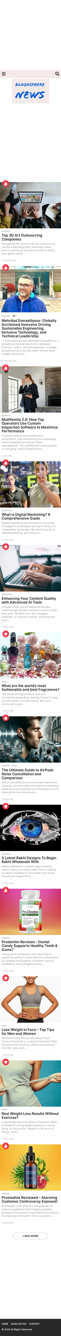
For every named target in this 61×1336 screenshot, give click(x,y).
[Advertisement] (30, 35)
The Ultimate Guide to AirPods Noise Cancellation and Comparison (28, 774)
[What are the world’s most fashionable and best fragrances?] (30, 655)
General (6, 766)
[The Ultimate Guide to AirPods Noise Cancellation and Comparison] (30, 739)
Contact (34, 1324)
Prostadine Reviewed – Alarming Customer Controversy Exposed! (30, 1199)
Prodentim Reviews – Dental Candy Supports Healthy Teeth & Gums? (30, 946)
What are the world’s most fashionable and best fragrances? (30, 688)
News (4, 682)
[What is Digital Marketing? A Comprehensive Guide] (30, 484)
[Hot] (5, 183)
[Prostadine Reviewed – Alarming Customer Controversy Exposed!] (30, 1167)
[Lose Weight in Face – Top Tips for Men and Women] (30, 999)
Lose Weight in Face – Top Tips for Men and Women (28, 1031)
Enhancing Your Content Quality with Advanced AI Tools (29, 600)
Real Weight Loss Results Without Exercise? (30, 1115)
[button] (4, 74)
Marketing (7, 511)
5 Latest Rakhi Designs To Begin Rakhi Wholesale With (29, 860)
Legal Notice (18, 1324)
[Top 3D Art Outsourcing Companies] (30, 205)
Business (6, 231)
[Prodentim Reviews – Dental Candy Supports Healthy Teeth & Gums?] (30, 912)
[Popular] (5, 546)
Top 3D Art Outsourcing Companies (22, 237)
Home (5, 1324)
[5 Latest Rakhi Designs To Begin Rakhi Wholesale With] (30, 828)
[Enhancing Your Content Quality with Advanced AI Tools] (30, 568)
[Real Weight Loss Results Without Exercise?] (30, 1083)
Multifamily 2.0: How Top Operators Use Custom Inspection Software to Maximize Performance (30, 425)
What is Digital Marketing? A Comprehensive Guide (26, 516)
